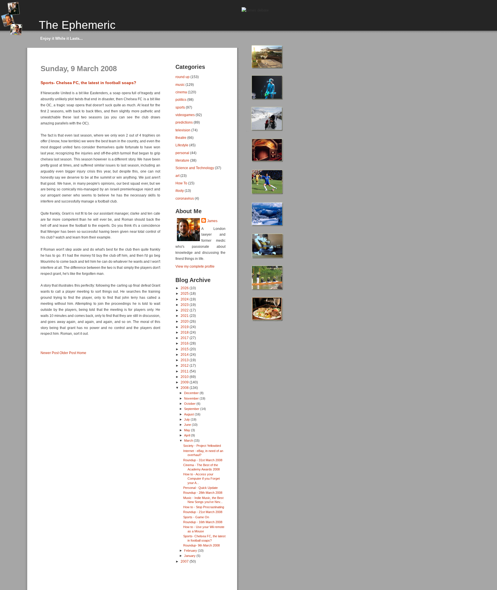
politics (180, 99)
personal (182, 153)
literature (182, 160)
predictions (184, 122)
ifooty (179, 190)
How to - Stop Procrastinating (203, 507)
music (180, 84)
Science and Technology (194, 168)
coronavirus (184, 198)
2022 (185, 310)
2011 (185, 371)
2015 (185, 349)
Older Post (68, 353)
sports (180, 107)
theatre (180, 137)
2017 (185, 338)
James (212, 221)
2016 (185, 343)
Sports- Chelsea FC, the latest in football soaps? (88, 82)
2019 (185, 327)
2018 (185, 332)
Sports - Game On (196, 517)
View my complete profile (195, 266)
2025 (185, 293)
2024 (185, 299)
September (192, 409)
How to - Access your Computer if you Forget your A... (201, 478)
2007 (185, 561)
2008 (185, 387)
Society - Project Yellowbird (202, 445)
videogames (185, 115)
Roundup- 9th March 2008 (201, 545)
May (187, 430)
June (188, 424)
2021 (185, 315)
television (182, 130)
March (189, 440)
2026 (185, 288)
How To (181, 183)
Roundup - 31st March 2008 (202, 460)
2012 (185, 365)
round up (182, 77)
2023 (185, 305)
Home (81, 353)
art (177, 175)
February (191, 550)
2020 (185, 321)
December (192, 393)
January (190, 555)
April (187, 435)
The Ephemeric (77, 24)
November (192, 398)
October (190, 403)
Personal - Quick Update (200, 487)
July (187, 419)
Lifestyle (181, 145)
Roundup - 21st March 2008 (202, 512)
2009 (185, 382)
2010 (185, 377)
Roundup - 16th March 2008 (202, 522)
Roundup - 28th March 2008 (202, 492)
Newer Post (50, 353)
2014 (185, 354)
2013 (185, 360)
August (189, 414)
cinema (181, 92)
